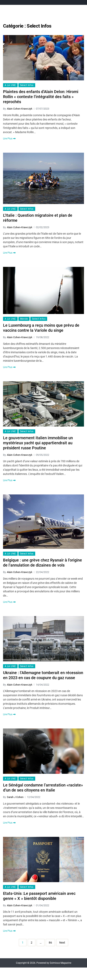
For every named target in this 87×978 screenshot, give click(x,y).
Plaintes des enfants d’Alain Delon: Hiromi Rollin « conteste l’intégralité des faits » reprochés (40, 96)
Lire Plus (7, 138)
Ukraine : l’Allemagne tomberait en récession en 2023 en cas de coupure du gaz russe (43, 675)
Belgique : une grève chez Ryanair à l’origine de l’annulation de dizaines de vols (42, 563)
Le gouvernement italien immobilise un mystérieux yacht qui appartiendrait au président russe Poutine (38, 442)
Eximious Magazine (60, 962)
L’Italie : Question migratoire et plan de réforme (37, 218)
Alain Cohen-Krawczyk (19, 108)
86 (50, 942)
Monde (24, 318)
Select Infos (27, 85)
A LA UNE (10, 85)
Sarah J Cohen (15, 797)
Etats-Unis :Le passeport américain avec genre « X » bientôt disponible (39, 896)
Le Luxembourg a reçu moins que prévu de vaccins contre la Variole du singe (41, 328)
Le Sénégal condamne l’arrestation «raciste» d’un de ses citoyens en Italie (43, 788)
